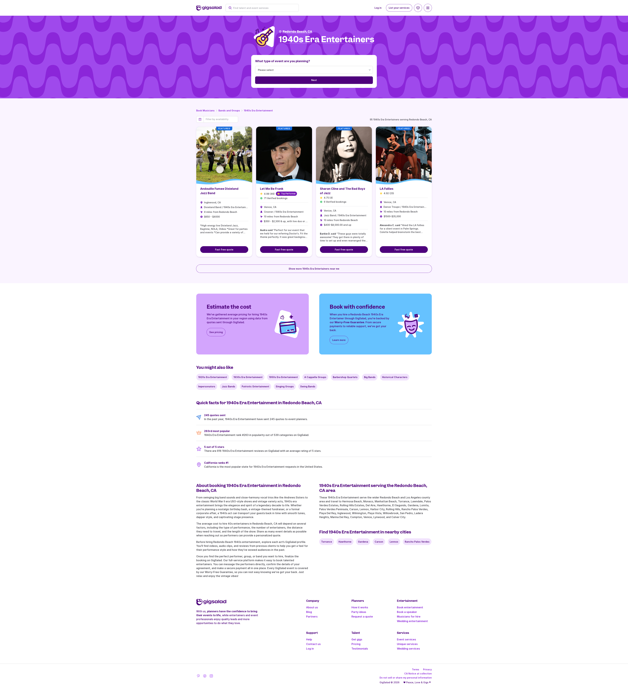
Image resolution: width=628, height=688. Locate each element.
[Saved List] (418, 8)
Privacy (427, 669)
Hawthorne (345, 541)
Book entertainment (410, 607)
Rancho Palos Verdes (417, 541)
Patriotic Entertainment (255, 386)
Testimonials (359, 648)
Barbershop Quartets (345, 377)
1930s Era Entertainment (248, 377)
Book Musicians (205, 110)
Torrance (326, 541)
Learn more (339, 340)
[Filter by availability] (221, 119)
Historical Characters (394, 377)
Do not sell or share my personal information (406, 677)
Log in (378, 7)
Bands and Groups (229, 110)
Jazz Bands (228, 386)
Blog (309, 612)
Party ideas (358, 612)
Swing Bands (307, 386)
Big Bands (369, 377)
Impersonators (206, 386)
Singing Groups (285, 386)
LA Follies (386, 188)
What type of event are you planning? (282, 61)
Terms (415, 669)
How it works (359, 607)
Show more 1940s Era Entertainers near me (314, 268)
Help (309, 639)
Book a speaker (407, 612)
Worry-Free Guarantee (349, 322)
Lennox (394, 541)
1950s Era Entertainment (283, 377)
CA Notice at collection (418, 673)
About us (312, 607)
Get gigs (356, 639)
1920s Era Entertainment (212, 377)
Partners (312, 616)
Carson (379, 541)
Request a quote (362, 616)
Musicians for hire (408, 616)
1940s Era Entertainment (258, 110)
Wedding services (408, 648)
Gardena (363, 541)
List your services (399, 7)
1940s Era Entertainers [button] (326, 39)
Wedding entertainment (412, 621)
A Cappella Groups (315, 377)
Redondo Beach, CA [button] (297, 32)
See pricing (216, 332)
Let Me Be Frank (271, 188)
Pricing (355, 644)
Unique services (407, 644)
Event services (406, 639)
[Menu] (428, 8)
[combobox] (264, 8)
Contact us (313, 644)
